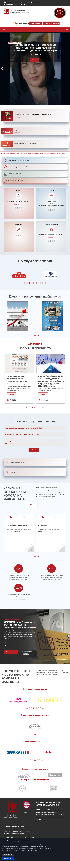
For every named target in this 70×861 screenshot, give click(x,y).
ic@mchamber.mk (10, 4)
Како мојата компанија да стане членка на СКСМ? (23, 428)
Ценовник (32, 506)
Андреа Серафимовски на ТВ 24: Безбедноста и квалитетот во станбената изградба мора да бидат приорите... (19, 381)
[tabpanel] (19, 275)
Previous (7, 275)
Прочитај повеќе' (32, 850)
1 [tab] (22, 283)
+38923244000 (36, 2)
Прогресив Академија (52, 23)
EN (61, 2)
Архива (38, 819)
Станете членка (35, 23)
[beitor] (21, 23)
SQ (64, 2)
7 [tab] (36, 283)
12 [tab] (47, 283)
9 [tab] (40, 283)
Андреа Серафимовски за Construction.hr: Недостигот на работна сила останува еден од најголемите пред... (50, 381)
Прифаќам (7, 858)
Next (62, 275)
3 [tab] (27, 283)
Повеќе (34, 60)
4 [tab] (29, 283)
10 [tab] (43, 283)
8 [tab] (38, 283)
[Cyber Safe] (26, 805)
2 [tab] (24, 283)
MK (58, 2)
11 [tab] (45, 283)
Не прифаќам (7, 854)
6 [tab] (34, 283)
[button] (2, 68)
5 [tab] (31, 283)
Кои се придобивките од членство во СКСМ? (22, 434)
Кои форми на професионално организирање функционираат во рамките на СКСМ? (32, 442)
